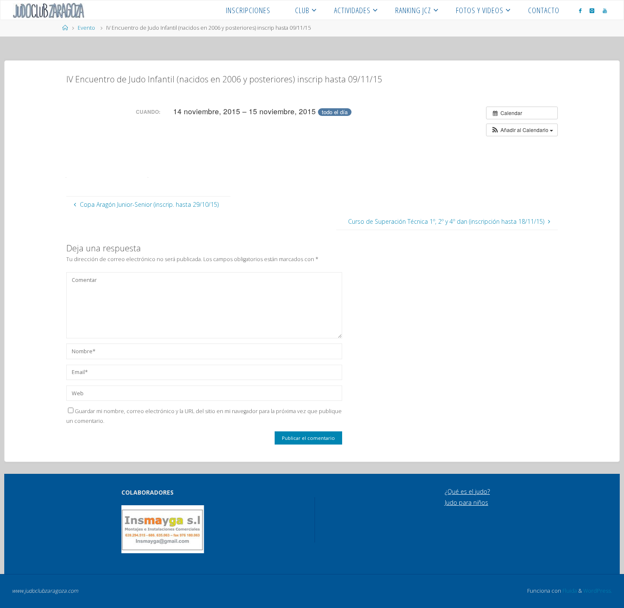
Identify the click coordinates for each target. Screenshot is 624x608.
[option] (162, 529)
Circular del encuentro (104, 147)
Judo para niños (466, 502)
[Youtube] (605, 10)
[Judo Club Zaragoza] (48, 10)
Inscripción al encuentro (107, 172)
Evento (86, 27)
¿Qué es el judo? (467, 491)
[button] (521, 130)
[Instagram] (592, 10)
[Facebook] (580, 10)
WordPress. (597, 590)
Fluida (569, 590)
